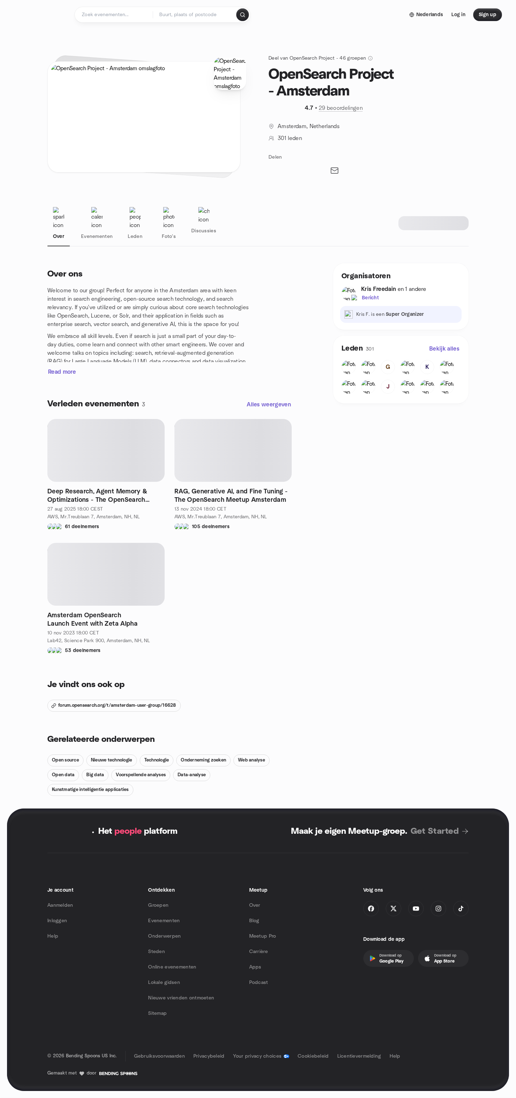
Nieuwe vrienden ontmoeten (181, 998)
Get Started (435, 831)
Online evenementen (172, 967)
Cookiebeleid (313, 1056)
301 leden (290, 138)
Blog (254, 920)
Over (254, 905)
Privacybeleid (209, 1056)
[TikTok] (461, 908)
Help (52, 936)
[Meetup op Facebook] (371, 908)
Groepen (158, 905)
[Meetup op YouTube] (416, 908)
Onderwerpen (164, 936)
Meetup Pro (262, 936)
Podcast (258, 982)
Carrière (258, 951)
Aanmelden (60, 905)
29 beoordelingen (341, 108)
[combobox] (195, 14)
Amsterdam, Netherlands (308, 126)
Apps (255, 967)
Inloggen (57, 920)
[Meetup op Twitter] (393, 908)
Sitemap (157, 1013)
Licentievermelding (359, 1056)
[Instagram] (438, 908)
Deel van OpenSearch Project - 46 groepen (317, 58)
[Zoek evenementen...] (242, 14)
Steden (156, 951)
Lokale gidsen (164, 982)
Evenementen (164, 920)
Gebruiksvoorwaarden (159, 1056)
